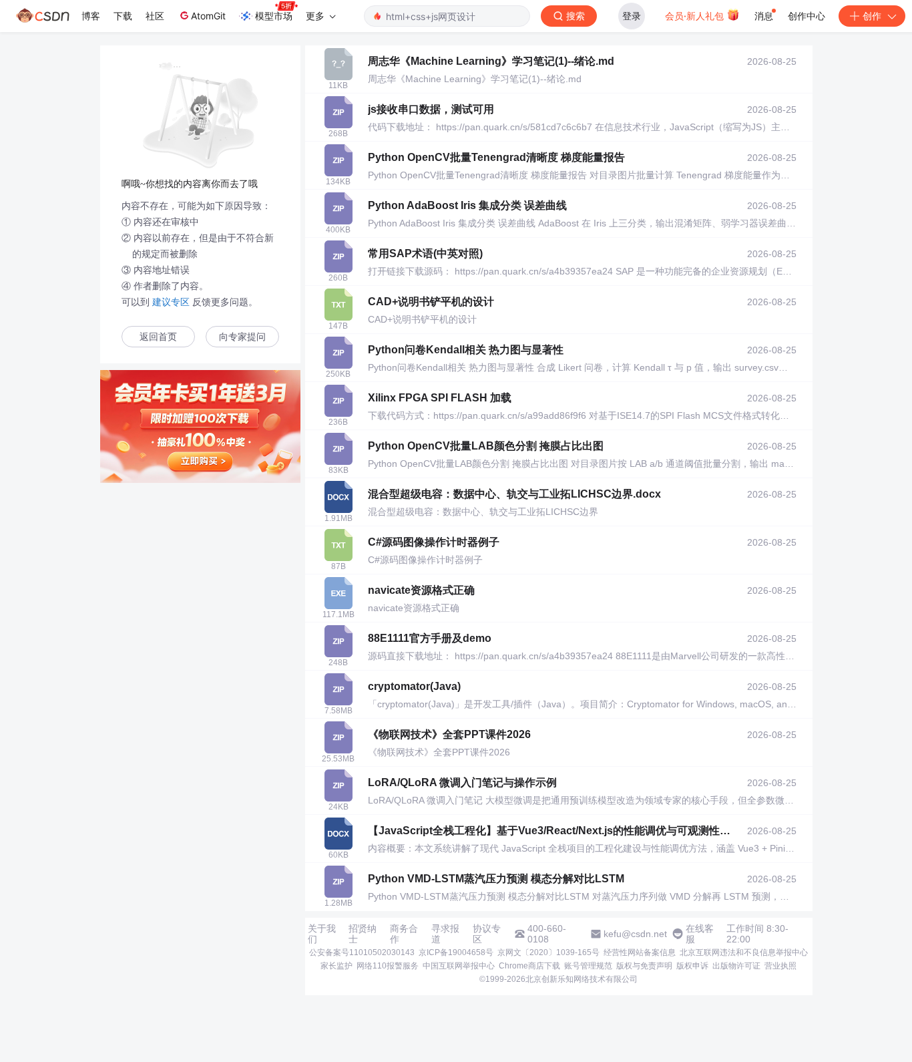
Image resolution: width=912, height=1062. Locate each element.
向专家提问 (242, 337)
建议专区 (171, 302)
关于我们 (322, 933)
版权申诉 (692, 965)
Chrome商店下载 (529, 965)
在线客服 (700, 933)
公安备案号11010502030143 (362, 952)
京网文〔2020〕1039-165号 (548, 952)
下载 (122, 15)
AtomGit (208, 15)
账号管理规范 (588, 965)
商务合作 (404, 933)
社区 (155, 15)
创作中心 (806, 15)
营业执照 (780, 965)
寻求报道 (445, 933)
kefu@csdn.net (635, 933)
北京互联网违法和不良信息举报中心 (744, 952)
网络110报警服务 (388, 965)
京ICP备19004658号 (456, 952)
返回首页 (158, 337)
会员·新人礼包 (695, 15)
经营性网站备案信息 (640, 952)
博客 (90, 15)
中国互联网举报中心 (459, 965)
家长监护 (336, 965)
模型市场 (273, 15)
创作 (872, 15)
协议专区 (487, 933)
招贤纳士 (363, 933)
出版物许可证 (736, 965)
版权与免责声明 (644, 965)
